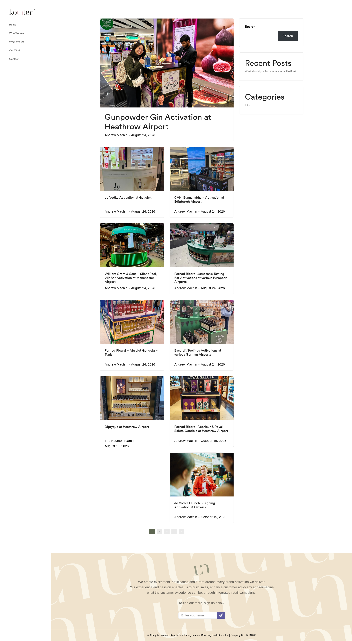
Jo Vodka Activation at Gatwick (128, 198)
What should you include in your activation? (270, 71)
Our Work (15, 50)
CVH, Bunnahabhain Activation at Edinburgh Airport (199, 199)
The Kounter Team (118, 441)
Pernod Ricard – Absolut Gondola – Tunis (131, 352)
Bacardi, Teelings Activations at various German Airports (197, 352)
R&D (247, 105)
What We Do (16, 41)
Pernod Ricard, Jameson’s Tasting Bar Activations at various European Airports (200, 278)
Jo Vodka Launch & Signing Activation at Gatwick (194, 505)
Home (12, 24)
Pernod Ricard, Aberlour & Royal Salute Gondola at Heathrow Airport (201, 429)
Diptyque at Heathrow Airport (127, 427)
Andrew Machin (116, 135)
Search (250, 26)
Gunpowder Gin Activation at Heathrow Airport (158, 121)
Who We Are (16, 33)
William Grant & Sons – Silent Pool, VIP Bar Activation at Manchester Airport (131, 278)
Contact (14, 59)
